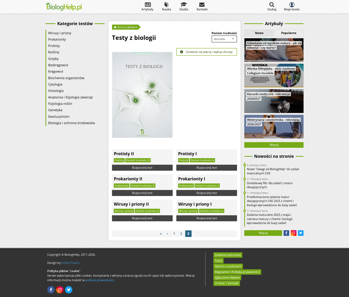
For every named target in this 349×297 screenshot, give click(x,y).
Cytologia (55, 84)
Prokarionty (57, 39)
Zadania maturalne (228, 255)
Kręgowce (55, 71)
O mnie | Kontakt (226, 283)
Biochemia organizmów (66, 78)
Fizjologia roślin (60, 103)
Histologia (56, 90)
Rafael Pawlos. (71, 263)
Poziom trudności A (202, 160)
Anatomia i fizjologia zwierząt (70, 97)
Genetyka (55, 110)
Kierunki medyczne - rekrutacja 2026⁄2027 (268, 96)
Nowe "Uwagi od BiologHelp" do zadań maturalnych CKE (273, 171)
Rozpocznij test (142, 168)
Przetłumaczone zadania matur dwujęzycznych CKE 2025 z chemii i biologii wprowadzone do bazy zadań (272, 201)
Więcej (274, 145)
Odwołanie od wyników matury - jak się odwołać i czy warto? (274, 45)
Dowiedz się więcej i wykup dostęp (209, 52)
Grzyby (53, 58)
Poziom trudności (224, 33)
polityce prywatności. (100, 280)
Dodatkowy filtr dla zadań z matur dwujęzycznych (270, 185)
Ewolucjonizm (58, 116)
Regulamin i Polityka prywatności (237, 272)
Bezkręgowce (58, 65)
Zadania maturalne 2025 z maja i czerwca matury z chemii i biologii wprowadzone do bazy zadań (269, 219)
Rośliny (53, 52)
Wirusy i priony (59, 33)
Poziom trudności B (138, 160)
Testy (218, 261)
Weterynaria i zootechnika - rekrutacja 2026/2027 (273, 122)
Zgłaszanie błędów (227, 278)
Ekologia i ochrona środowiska (71, 123)
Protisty (54, 45)
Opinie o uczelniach (228, 266)
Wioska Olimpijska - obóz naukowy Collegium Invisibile (271, 71)
